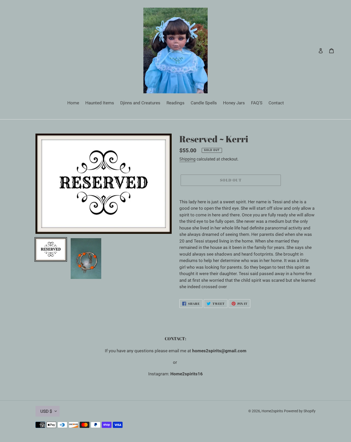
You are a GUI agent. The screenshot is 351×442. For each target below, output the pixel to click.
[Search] (313, 50)
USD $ (46, 411)
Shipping (187, 159)
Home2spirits (272, 411)
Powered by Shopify (300, 411)
